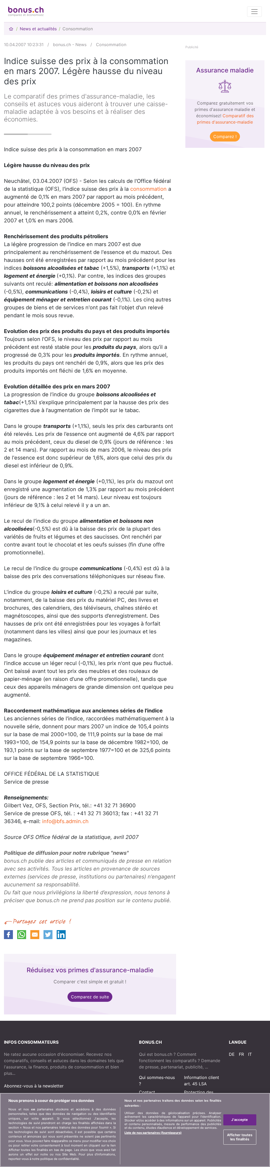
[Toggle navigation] (254, 11)
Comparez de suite (90, 996)
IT (250, 1054)
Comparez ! (225, 136)
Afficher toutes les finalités (240, 1137)
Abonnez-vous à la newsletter (34, 1085)
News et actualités (38, 28)
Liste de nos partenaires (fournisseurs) (153, 1133)
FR (241, 1054)
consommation (148, 189)
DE (232, 1054)
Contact (147, 1092)
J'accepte (239, 1120)
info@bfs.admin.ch (65, 821)
